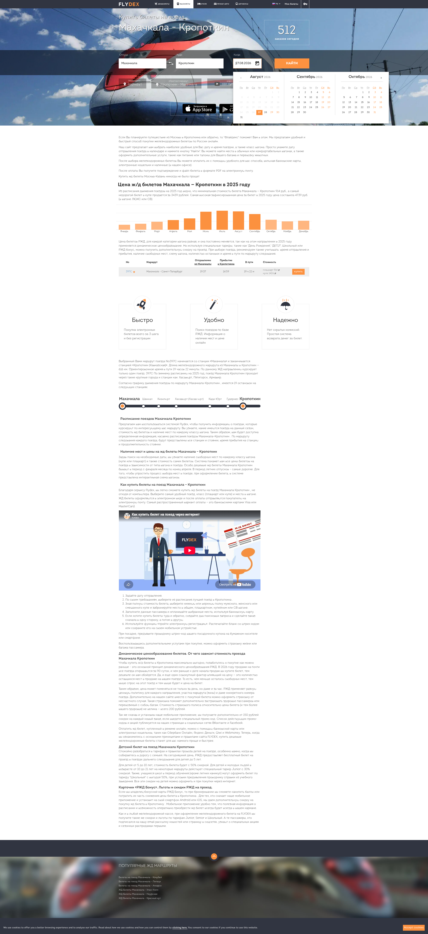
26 (322, 107)
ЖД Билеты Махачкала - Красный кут (140, 898)
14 (292, 102)
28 (265, 112)
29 (271, 112)
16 (305, 102)
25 (316, 107)
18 (316, 102)
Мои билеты (291, 4)
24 (310, 107)
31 (241, 117)
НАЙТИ (292, 63)
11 (317, 97)
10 (310, 97)
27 (259, 112)
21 (292, 107)
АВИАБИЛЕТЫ (163, 4)
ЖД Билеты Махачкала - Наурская (138, 894)
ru (277, 4)
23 (304, 107)
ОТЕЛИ (204, 4)
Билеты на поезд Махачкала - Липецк (140, 881)
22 (298, 107)
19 (323, 102)
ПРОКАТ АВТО (223, 4)
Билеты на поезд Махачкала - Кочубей (140, 877)
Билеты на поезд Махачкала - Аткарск (140, 886)
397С (129, 271)
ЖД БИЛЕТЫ (185, 4)
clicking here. (179, 927)
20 (328, 102)
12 (323, 97)
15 (298, 102)
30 (277, 112)
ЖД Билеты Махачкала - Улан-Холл (138, 890)
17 (311, 102)
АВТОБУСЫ (243, 4)
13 (329, 97)
